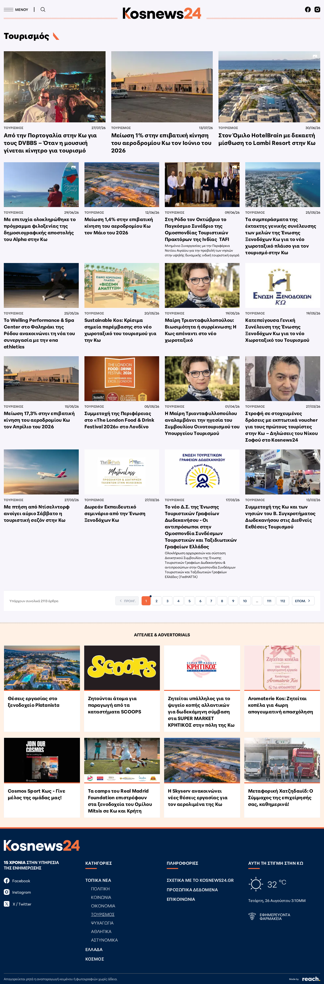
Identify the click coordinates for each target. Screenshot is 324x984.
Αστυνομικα (104, 940)
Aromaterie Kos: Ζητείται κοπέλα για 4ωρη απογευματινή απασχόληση (280, 705)
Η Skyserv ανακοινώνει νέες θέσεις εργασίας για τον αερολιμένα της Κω (197, 797)
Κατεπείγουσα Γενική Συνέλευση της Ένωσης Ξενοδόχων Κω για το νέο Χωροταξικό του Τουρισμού (277, 329)
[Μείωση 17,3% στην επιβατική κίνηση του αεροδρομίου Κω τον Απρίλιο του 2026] (41, 378)
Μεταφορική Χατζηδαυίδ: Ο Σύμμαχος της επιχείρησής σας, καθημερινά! (280, 797)
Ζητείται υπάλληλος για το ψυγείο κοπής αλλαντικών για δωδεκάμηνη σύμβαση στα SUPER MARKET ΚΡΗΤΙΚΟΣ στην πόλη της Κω (201, 711)
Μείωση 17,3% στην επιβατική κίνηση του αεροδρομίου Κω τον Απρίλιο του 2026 (39, 420)
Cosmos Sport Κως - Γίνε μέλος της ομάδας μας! (36, 793)
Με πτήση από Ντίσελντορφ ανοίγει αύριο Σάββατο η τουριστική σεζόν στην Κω (36, 513)
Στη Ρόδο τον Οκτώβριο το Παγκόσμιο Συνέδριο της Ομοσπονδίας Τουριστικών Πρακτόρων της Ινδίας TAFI (197, 229)
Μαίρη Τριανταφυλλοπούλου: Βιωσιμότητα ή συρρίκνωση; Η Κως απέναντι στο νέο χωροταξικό (200, 329)
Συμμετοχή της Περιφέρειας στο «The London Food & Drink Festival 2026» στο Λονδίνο (119, 420)
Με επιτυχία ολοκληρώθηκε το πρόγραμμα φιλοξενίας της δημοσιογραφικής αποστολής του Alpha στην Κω (40, 229)
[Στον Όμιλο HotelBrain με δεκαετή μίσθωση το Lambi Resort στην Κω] (269, 86)
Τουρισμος (13, 127)
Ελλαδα (94, 949)
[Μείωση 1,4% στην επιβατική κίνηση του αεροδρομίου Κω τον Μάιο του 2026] (121, 184)
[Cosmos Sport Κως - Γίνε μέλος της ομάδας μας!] (42, 760)
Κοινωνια (101, 897)
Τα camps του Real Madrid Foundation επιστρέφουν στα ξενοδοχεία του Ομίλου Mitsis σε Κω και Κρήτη (120, 800)
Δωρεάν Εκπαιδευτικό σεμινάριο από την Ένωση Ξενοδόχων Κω (115, 513)
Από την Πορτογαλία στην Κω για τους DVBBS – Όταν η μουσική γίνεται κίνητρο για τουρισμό (50, 142)
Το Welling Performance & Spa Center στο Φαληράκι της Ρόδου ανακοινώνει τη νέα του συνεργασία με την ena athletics (39, 333)
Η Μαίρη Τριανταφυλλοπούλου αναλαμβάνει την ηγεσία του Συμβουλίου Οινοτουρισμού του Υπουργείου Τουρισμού (202, 423)
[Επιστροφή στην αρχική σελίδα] (162, 13)
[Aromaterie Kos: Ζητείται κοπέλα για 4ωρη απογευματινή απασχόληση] (282, 668)
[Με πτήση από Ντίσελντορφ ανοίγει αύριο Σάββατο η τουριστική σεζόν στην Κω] (41, 471)
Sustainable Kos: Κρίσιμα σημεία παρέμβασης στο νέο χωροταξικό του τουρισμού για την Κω (120, 329)
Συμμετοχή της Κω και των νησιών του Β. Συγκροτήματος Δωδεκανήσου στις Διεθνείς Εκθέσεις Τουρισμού (280, 516)
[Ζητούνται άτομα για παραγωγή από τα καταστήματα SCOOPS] (122, 668)
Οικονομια (103, 905)
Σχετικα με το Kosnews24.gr (200, 880)
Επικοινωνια (181, 899)
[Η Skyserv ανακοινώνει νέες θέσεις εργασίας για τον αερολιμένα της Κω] (202, 760)
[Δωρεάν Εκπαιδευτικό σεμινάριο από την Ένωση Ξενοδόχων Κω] (121, 471)
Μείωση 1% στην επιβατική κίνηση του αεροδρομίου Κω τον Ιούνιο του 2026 (161, 142)
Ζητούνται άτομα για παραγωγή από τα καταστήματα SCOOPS (114, 705)
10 (245, 600)
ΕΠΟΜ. (300, 600)
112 (282, 600)
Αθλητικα (101, 931)
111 (269, 600)
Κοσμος (94, 959)
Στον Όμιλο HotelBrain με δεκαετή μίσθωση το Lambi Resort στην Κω (266, 138)
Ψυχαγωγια (102, 922)
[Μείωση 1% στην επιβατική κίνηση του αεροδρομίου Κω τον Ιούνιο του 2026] (162, 86)
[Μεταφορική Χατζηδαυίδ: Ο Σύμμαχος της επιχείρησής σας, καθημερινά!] (282, 760)
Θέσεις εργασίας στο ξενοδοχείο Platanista (33, 701)
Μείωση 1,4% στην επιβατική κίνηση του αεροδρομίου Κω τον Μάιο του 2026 (118, 226)
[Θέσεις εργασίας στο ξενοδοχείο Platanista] (42, 668)
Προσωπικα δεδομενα (192, 889)
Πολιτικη (100, 888)
